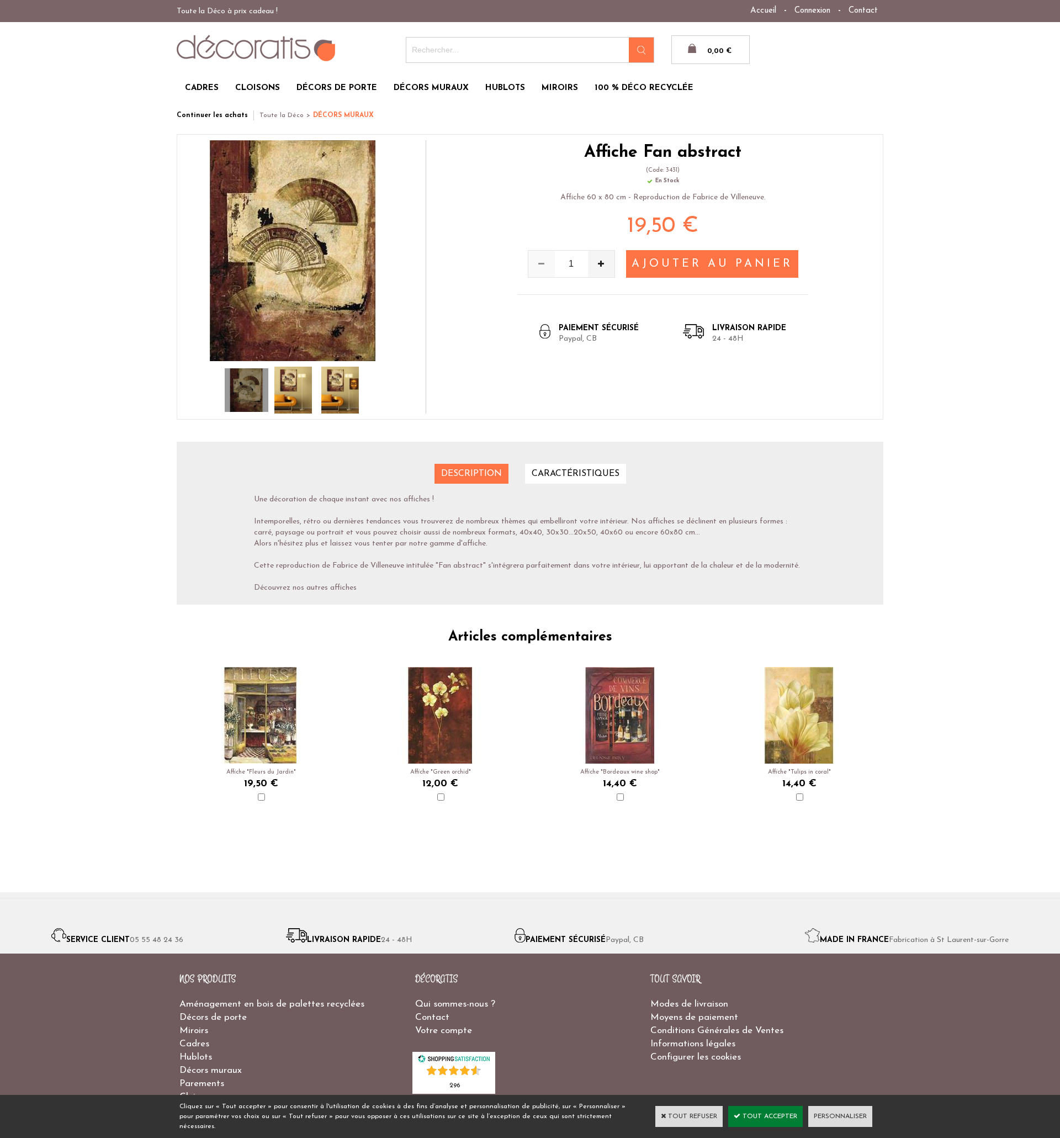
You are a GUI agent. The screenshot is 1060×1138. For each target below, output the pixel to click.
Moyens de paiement (694, 1017)
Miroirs (193, 1030)
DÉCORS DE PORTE (336, 88)
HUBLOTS (505, 88)
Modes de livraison (689, 1004)
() (455, 1084)
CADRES (202, 88)
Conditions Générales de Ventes (716, 1030)
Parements (201, 1083)
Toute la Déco (281, 115)
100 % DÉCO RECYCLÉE (644, 88)
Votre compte (443, 1030)
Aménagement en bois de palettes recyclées (271, 1004)
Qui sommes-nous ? (455, 1004)
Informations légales (692, 1044)
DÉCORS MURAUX (431, 88)
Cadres (194, 1044)
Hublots (195, 1057)
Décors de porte (213, 1017)
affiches (343, 588)
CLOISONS (257, 88)
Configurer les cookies (695, 1057)
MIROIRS (560, 88)
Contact (863, 11)
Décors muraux (210, 1070)
